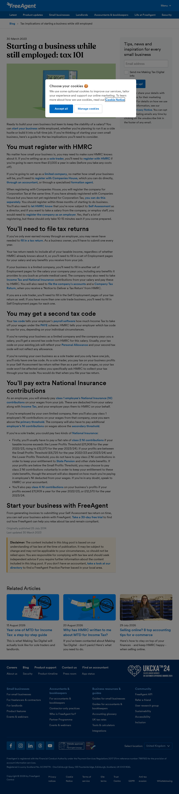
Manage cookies (88, 108)
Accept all (61, 108)
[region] (90, 98)
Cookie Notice (115, 99)
